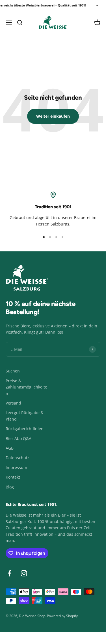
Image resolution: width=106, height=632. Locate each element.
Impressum (16, 467)
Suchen (13, 371)
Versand (13, 403)
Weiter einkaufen (53, 116)
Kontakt (13, 477)
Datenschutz (17, 457)
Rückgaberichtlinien (25, 428)
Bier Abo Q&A (18, 438)
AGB (10, 448)
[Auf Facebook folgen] (9, 573)
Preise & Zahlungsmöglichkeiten (26, 387)
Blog (10, 487)
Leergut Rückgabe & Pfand (25, 415)
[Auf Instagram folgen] (24, 573)
